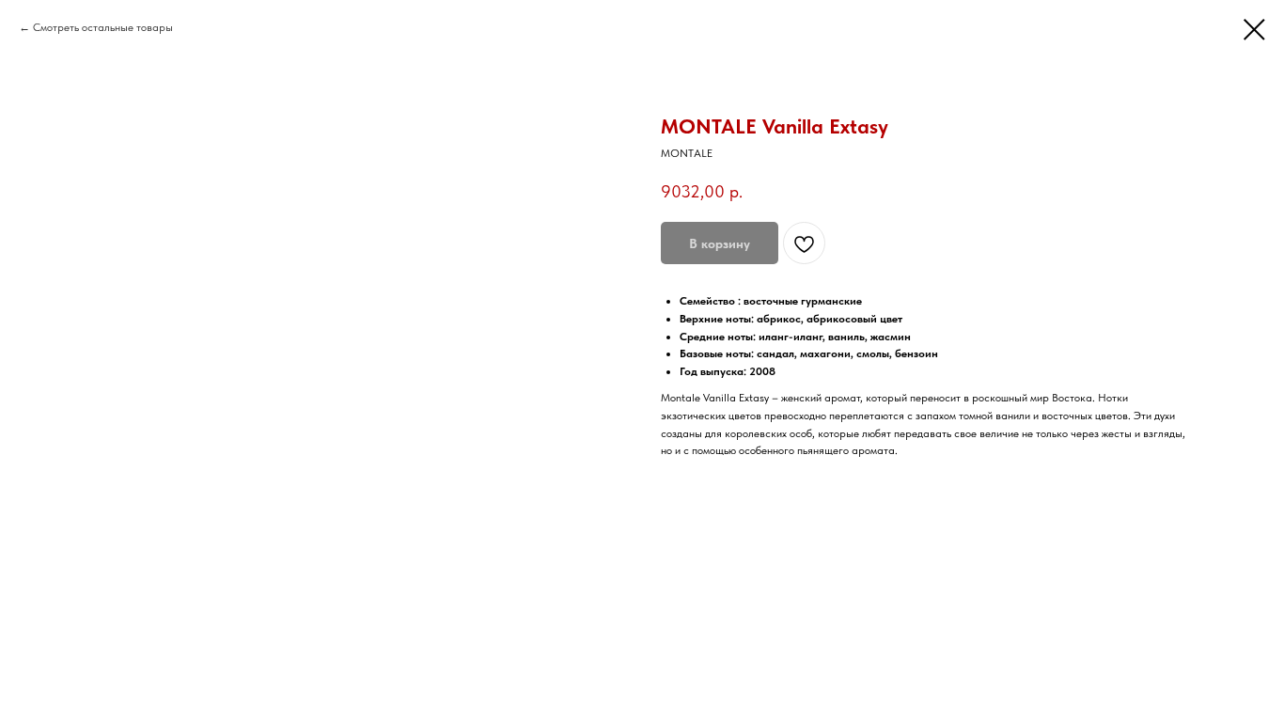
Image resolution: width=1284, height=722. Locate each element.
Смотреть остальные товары (103, 27)
